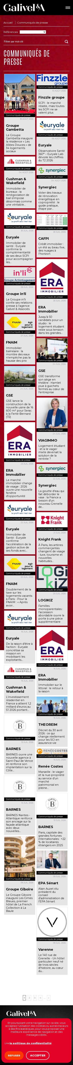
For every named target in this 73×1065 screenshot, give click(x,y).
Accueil (8, 22)
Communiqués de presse (32, 22)
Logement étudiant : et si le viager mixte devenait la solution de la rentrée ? (51, 452)
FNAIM (11, 342)
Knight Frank (49, 539)
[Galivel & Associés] (24, 7)
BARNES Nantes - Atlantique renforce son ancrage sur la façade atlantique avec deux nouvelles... (19, 823)
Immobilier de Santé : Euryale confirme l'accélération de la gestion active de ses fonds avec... (18, 542)
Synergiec (47, 187)
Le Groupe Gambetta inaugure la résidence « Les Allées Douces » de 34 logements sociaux (19, 143)
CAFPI (43, 239)
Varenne (45, 950)
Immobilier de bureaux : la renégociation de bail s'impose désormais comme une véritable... (19, 196)
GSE (41, 371)
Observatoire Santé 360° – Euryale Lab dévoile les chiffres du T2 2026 (51, 155)
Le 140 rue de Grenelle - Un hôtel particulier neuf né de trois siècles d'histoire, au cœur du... (51, 963)
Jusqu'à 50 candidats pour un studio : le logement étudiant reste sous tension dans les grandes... (51, 325)
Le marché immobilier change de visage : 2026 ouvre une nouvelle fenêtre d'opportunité (19, 488)
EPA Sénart (48, 883)
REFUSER (14, 1055)
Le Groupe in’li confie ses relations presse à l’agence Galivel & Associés (19, 304)
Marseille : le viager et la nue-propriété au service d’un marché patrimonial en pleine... (51, 780)
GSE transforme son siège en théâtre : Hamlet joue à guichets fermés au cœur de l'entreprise (51, 384)
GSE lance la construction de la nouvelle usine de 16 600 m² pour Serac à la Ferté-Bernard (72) (19, 409)
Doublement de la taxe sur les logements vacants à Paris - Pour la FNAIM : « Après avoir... (19, 597)
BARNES (13, 749)
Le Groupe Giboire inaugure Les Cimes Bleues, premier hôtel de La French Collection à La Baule (19, 903)
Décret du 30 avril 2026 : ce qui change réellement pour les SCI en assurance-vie (51, 737)
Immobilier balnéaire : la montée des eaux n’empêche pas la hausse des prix (18, 354)
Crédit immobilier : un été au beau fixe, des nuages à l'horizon (51, 248)
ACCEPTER (37, 1055)
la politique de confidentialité (30, 1043)
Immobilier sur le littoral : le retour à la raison (50, 688)
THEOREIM (47, 725)
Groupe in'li (16, 294)
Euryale (45, 145)
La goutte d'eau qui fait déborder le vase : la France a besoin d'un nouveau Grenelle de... (51, 499)
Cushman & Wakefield (16, 181)
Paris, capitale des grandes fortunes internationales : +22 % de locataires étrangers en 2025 (52, 839)
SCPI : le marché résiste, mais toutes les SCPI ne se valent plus (51, 107)
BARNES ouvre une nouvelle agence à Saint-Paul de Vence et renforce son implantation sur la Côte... (19, 762)
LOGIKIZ (45, 600)
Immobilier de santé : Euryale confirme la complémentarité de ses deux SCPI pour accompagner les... (19, 252)
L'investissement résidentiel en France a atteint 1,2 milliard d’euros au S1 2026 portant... (18, 703)
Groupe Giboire (19, 889)
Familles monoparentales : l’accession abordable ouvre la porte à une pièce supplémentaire (51, 614)
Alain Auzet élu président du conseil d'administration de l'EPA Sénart (51, 895)
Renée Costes (50, 766)
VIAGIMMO (47, 440)
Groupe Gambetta (15, 128)
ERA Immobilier (48, 309)
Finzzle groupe (51, 97)
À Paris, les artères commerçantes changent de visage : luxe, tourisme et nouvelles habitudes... (51, 553)
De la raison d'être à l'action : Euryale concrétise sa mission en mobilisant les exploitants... (19, 652)
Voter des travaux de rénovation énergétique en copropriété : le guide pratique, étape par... (50, 200)
